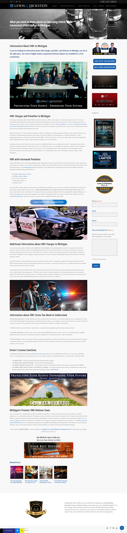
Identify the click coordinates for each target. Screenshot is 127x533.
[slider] (103, 86)
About (55, 6)
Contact (101, 6)
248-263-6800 (108, 1)
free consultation (61, 124)
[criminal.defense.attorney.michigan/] (17, 530)
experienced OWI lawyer (16, 196)
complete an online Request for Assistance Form (56, 429)
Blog (95, 6)
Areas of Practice (84, 6)
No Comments (111, 26)
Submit (96, 265)
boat (62, 328)
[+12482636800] (22, 530)
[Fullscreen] (113, 86)
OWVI (20, 363)
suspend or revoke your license (40, 353)
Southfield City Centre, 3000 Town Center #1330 (78, 503)
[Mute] (110, 86)
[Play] (96, 86)
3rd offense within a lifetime (19, 176)
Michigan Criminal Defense (21, 28)
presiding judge (27, 167)
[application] (104, 82)
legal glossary (109, 511)
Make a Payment (111, 6)
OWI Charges (53, 28)
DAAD (52, 369)
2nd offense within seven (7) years (21, 174)
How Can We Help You (67, 6)
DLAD (56, 369)
